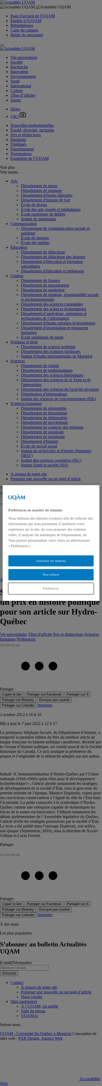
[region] (51, 543)
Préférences (51, 588)
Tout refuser (51, 574)
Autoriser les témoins (51, 561)
